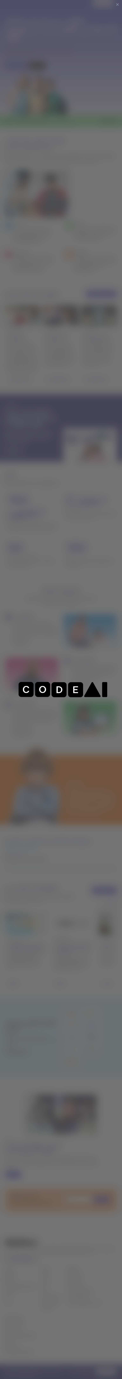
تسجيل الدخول (102, 4)
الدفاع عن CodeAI (76, 1296)
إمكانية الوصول (12, 1330)
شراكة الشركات (75, 1286)
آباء (6, 1296)
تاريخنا (45, 1275)
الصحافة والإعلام (50, 1302)
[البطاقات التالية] (112, 903)
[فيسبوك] (20, 1259)
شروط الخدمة (12, 1346)
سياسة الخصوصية (14, 1324)
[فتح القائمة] (117, 4)
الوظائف (46, 1307)
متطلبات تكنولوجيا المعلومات (20, 1335)
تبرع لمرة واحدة (74, 1275)
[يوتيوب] (27, 1259)
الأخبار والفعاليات (51, 1296)
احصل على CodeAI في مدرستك (84, 1302)
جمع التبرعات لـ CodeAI (79, 1291)
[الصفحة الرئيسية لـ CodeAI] (13, 4)
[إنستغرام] (34, 1259)
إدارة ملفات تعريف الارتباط (18, 1352)
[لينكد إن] (13, 1259)
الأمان (8, 1341)
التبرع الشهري (74, 1280)
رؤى (44, 1291)
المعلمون (9, 1275)
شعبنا (45, 1286)
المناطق (9, 1280)
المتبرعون (10, 1291)
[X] (7, 1259)
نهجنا (44, 1280)
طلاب (8, 1302)
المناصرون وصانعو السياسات (20, 1286)
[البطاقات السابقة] (102, 903)
